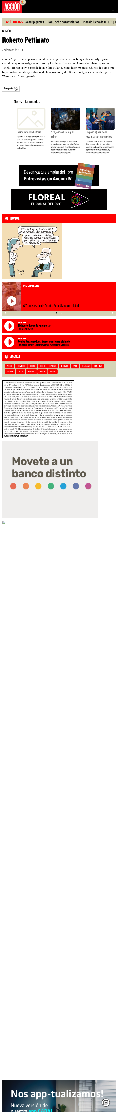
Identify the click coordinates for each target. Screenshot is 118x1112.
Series (42, 366)
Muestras (98, 366)
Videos (9, 366)
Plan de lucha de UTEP (86, 22)
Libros (20, 372)
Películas (86, 366)
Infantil (42, 372)
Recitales (64, 366)
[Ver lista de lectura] (105, 1102)
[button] (56, 312)
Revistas (53, 366)
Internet (31, 372)
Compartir (8, 88)
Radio (75, 366)
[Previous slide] (6, 799)
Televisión (21, 366)
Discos (53, 372)
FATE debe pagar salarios (52, 22)
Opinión (6, 31)
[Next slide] (112, 799)
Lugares (10, 372)
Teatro (32, 366)
